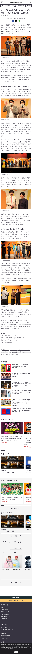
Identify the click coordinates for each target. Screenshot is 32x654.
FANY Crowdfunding (6, 616)
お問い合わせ (4, 638)
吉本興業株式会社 (5, 635)
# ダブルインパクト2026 (8, 5)
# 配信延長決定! (20, 5)
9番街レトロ (5, 350)
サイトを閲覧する (15, 508)
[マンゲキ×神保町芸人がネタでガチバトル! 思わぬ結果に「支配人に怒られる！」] (13, 21)
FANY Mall (4, 618)
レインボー (25, 352)
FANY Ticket (4, 609)
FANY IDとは (16, 597)
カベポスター (21, 350)
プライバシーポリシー (7, 627)
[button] (30, 2)
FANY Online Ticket (6, 612)
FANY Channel (5, 614)
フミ (10, 352)
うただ (15, 350)
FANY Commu (5, 621)
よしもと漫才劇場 (16, 352)
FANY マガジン (6, 57)
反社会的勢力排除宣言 (7, 629)
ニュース (18, 18)
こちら (14, 342)
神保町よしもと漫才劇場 (11, 354)
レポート (23, 18)
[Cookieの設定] (21, 647)
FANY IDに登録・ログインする (16, 600)
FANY (11, 350)
